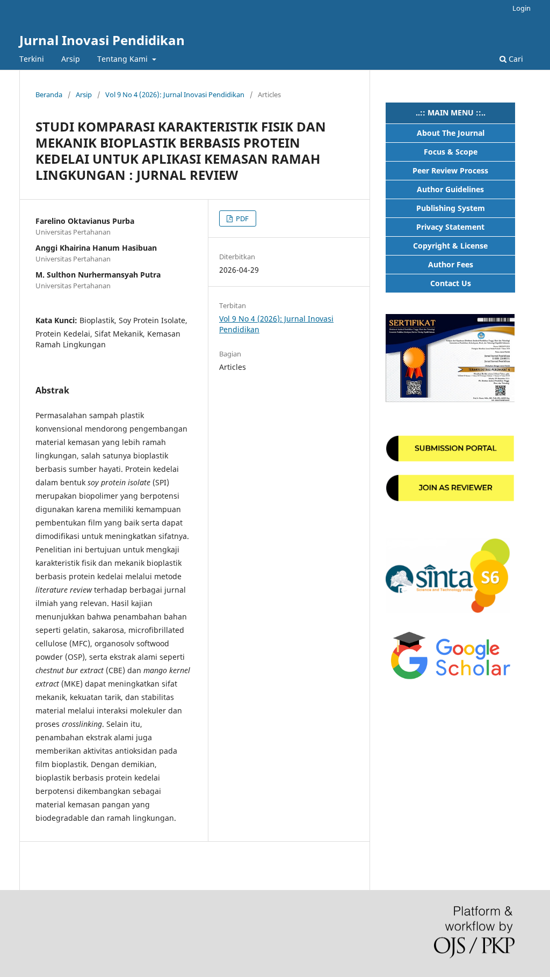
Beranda (48, 94)
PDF (241, 218)
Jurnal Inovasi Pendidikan (102, 40)
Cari (514, 59)
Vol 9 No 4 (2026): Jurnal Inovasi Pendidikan (174, 94)
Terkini (31, 59)
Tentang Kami (123, 59)
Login (521, 8)
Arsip (70, 59)
